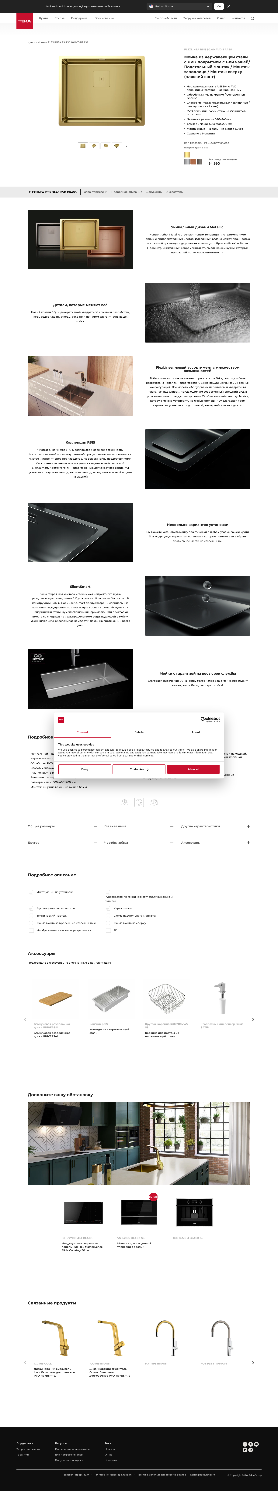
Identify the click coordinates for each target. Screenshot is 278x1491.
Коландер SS (98, 1024)
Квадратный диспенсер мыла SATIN (222, 1025)
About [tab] (196, 732)
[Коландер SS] (111, 999)
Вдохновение (104, 18)
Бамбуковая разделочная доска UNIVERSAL (52, 1025)
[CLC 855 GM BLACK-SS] (194, 1213)
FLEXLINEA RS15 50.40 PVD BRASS (53, 192)
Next (126, 146)
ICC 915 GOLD (43, 1363)
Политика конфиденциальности (113, 1474)
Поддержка (79, 18)
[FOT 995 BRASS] (166, 1338)
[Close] (229, 6)
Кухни (43, 18)
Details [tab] (139, 732)
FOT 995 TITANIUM (214, 1363)
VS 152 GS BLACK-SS (130, 1238)
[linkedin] (245, 1450)
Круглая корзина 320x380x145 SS (166, 1025)
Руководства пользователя (72, 1449)
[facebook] (245, 1444)
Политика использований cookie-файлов (161, 1474)
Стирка (59, 18)
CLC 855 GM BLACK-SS (188, 1238)
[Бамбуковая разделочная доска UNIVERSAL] (55, 999)
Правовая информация (75, 1474)
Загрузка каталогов (197, 18)
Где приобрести (166, 18)
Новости (110, 1449)
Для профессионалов (69, 1454)
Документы (154, 192)
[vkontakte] (250, 1450)
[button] (179, 6)
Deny (84, 769)
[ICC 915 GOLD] (55, 1338)
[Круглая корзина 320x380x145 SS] (166, 999)
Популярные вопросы (69, 1460)
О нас (221, 18)
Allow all (193, 769)
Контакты (238, 18)
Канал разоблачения (202, 1474)
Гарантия (22, 1454)
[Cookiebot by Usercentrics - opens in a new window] (203, 720)
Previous (25, 1019)
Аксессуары (174, 192)
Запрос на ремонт (28, 1449)
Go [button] (219, 6)
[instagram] (250, 1444)
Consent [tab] (82, 732)
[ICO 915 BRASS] (111, 1338)
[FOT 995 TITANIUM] (222, 1338)
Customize (137, 769)
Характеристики (95, 192)
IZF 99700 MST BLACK (77, 1238)
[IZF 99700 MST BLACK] (83, 1213)
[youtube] (256, 1444)
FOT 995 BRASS (156, 1363)
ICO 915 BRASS (99, 1363)
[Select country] (260, 18)
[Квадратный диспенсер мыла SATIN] (222, 999)
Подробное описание (126, 192)
